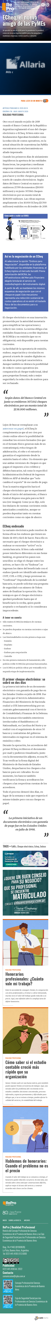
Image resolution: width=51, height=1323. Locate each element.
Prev (7, 228)
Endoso (43, 846)
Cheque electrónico (25, 846)
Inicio (5, 1220)
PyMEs (13, 846)
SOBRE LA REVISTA (15, 1220)
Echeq (36, 846)
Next (43, 228)
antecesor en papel (13, 428)
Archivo (27, 1220)
